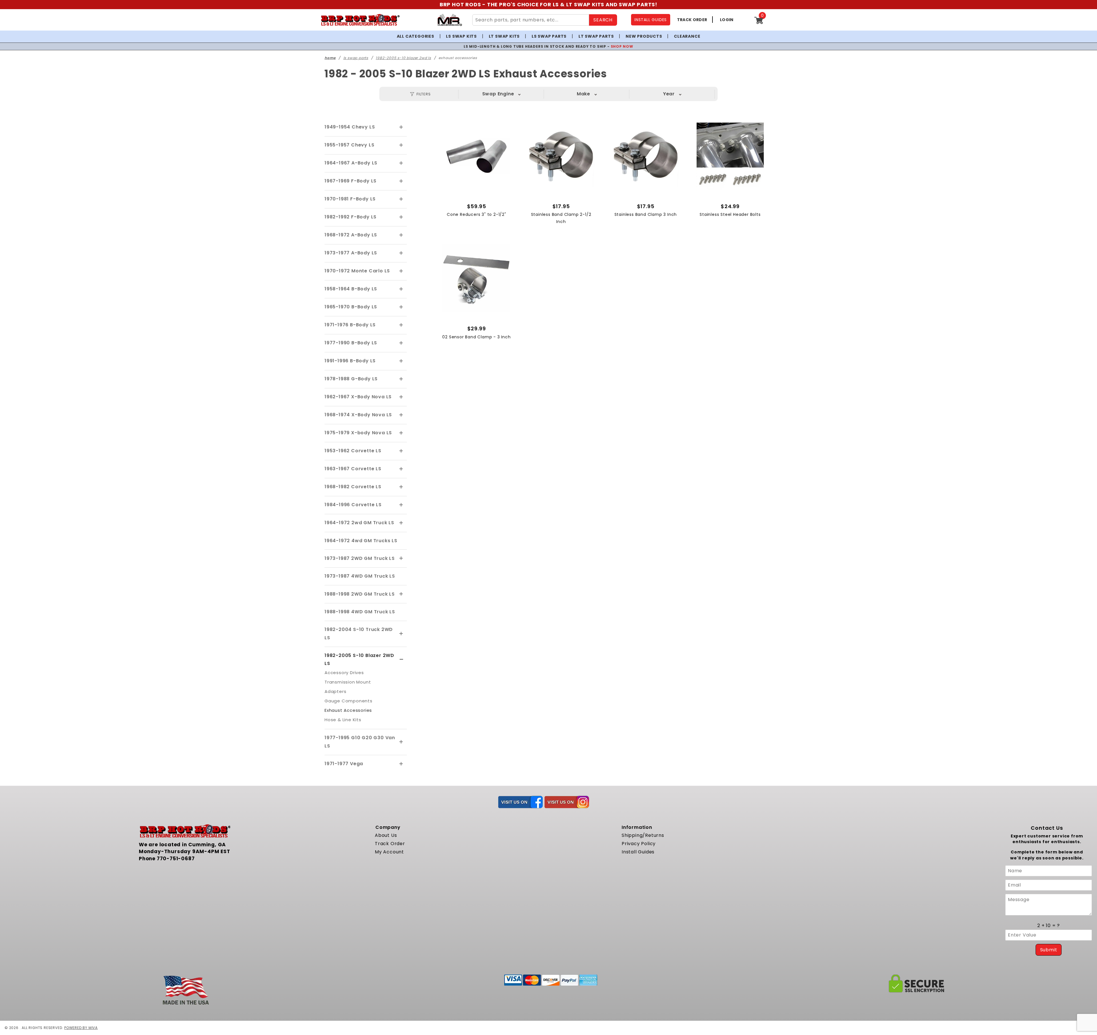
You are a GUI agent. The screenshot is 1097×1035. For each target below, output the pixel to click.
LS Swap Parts (549, 36)
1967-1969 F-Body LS (351, 181)
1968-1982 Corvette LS (353, 486)
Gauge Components (349, 701)
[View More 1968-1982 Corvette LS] (401, 487)
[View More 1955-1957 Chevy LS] (401, 145)
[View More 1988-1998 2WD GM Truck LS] (401, 594)
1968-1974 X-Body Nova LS (358, 414)
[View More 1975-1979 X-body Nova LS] (401, 433)
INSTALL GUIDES (650, 20)
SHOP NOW (606, 46)
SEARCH (602, 20)
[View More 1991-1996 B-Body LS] (401, 361)
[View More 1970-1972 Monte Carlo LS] (401, 271)
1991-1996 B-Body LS (350, 360)
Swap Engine (498, 94)
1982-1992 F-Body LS (351, 217)
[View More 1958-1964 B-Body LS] (401, 289)
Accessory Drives (344, 673)
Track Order (390, 843)
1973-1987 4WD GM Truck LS (360, 576)
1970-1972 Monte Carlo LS (357, 271)
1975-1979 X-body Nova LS (358, 432)
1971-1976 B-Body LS (350, 324)
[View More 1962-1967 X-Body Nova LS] (401, 397)
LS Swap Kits (461, 36)
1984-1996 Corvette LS (353, 504)
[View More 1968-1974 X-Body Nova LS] (401, 415)
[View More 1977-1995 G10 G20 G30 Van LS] (401, 742)
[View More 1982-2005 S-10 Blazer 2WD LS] (401, 659)
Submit (1048, 949)
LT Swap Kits (504, 36)
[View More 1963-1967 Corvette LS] (401, 469)
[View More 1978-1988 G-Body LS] (401, 379)
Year (669, 94)
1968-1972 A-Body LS (351, 235)
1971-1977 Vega (344, 763)
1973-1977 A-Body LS (351, 253)
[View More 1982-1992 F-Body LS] (401, 217)
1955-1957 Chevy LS (349, 145)
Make (583, 94)
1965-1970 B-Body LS (351, 307)
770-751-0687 (176, 858)
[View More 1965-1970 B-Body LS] (401, 307)
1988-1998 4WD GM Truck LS (360, 611)
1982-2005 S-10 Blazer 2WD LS (359, 659)
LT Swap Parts (596, 36)
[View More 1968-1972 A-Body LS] (401, 235)
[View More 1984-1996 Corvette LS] (401, 505)
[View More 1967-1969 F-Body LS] (401, 181)
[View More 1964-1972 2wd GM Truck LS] (401, 523)
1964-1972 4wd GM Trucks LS (361, 540)
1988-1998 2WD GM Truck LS (360, 594)
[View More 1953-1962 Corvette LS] (401, 451)
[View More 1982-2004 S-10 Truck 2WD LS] (401, 634)
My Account (389, 852)
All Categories (415, 36)
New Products (644, 36)
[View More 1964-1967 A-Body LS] (401, 163)
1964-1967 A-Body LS (351, 163)
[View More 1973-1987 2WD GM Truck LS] (401, 558)
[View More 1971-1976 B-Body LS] (401, 325)
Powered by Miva (81, 1027)
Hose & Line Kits (343, 720)
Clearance (687, 36)
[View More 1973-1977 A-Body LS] (401, 253)
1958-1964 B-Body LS (351, 289)
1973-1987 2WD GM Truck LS (360, 558)
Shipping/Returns (643, 835)
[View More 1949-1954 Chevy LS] (401, 127)
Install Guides (638, 852)
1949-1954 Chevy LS (350, 127)
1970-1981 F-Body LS (350, 199)
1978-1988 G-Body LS (351, 378)
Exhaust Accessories (348, 710)
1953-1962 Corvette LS (353, 450)
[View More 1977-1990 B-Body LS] (401, 343)
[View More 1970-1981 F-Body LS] (401, 199)
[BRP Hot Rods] (360, 20)
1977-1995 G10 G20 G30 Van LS (360, 741)
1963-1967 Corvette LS (353, 468)
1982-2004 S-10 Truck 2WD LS (359, 633)
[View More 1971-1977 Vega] (401, 764)
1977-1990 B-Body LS (351, 342)
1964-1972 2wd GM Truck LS (359, 522)
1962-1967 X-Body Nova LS (358, 396)
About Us (386, 835)
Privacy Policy (639, 843)
